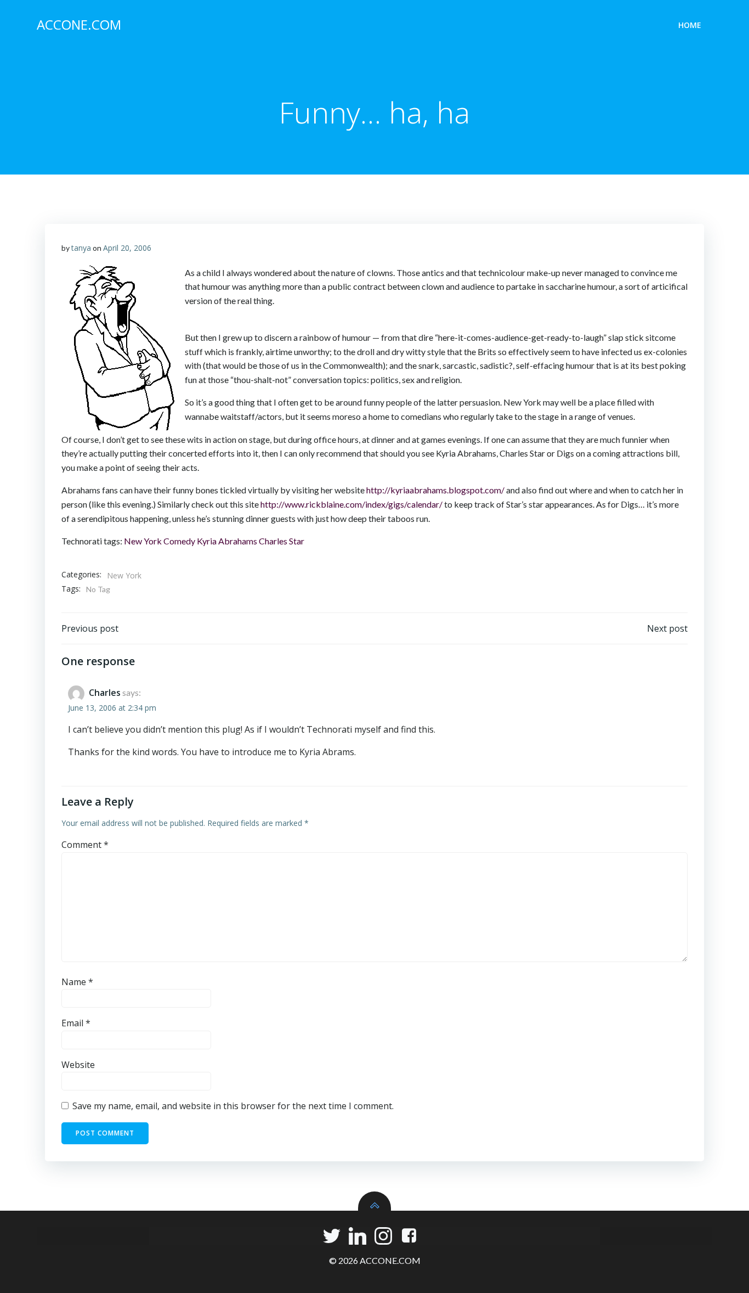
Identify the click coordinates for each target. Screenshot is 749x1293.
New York (143, 541)
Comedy (179, 541)
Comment (85, 845)
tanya (81, 248)
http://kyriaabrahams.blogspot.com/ (435, 490)
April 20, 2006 (127, 248)
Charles (105, 693)
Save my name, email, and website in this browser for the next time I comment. (233, 1106)
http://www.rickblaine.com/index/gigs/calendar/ (351, 504)
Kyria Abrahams (227, 541)
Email (75, 1023)
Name (77, 982)
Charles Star (281, 541)
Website (78, 1065)
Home (689, 25)
